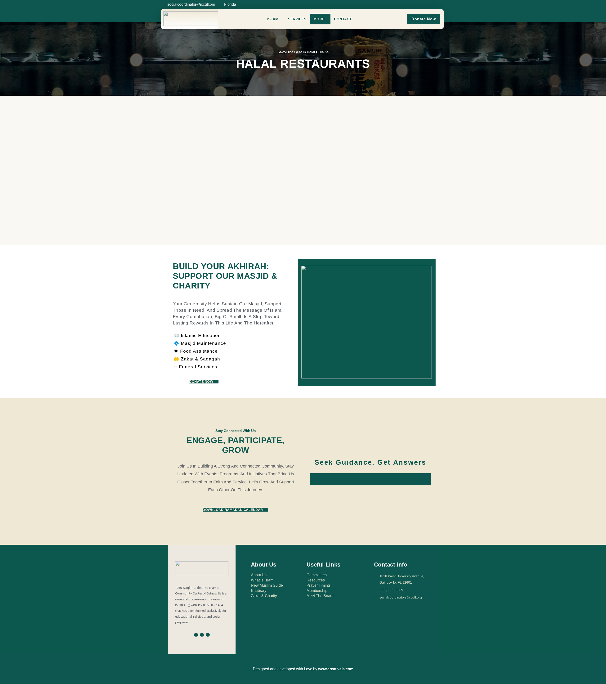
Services (297, 19)
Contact (343, 19)
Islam (273, 19)
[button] (274, 19)
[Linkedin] (434, 4)
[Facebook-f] (410, 4)
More (319, 19)
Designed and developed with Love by (303, 669)
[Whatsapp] (428, 4)
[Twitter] (422, 4)
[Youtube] (208, 635)
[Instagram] (416, 4)
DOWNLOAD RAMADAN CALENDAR (233, 510)
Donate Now (423, 19)
